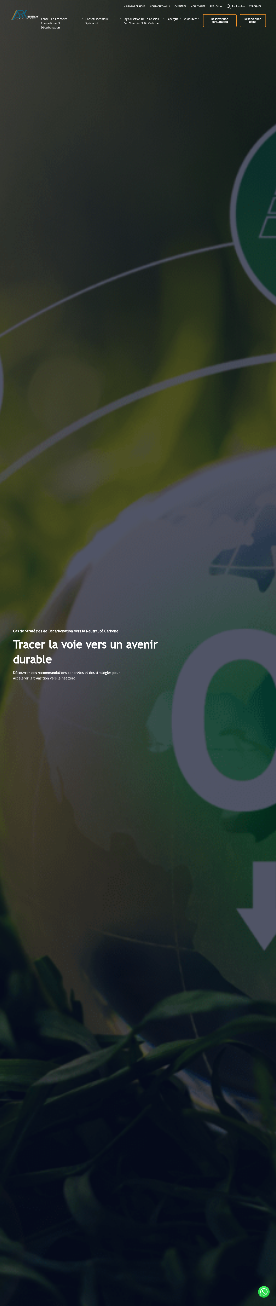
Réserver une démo (252, 20)
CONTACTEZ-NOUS (160, 6)
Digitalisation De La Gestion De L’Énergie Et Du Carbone (141, 21)
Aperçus (173, 19)
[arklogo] (24, 16)
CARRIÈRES (180, 6)
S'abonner (255, 6)
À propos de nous (134, 6)
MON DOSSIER (198, 6)
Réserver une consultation (219, 20)
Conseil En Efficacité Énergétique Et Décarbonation (54, 22)
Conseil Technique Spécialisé (97, 21)
